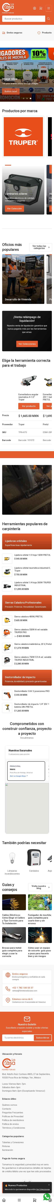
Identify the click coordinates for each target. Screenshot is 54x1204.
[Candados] (34, 857)
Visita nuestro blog (39, 887)
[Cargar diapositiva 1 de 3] (23, 98)
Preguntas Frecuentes (12, 1112)
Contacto (6, 1109)
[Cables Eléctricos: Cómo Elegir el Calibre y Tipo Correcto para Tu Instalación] (14, 902)
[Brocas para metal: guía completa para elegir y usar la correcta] (14, 935)
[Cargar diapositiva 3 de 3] (30, 98)
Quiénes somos (9, 1105)
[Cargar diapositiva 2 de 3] (27, 98)
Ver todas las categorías (39, 247)
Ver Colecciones (27, 344)
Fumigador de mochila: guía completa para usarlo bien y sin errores (40, 919)
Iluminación (7, 1150)
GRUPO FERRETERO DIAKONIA (39, 1192)
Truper (21, 424)
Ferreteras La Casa (17, 1192)
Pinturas (6, 1146)
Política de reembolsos (13, 1120)
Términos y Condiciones (13, 1128)
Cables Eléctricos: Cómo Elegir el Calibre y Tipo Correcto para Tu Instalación (13, 919)
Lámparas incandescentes (12, 872)
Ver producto (29, 406)
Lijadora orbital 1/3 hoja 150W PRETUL (32, 555)
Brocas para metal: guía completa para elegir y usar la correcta (12, 952)
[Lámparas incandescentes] (12, 857)
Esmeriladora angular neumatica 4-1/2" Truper (28, 397)
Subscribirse (42, 1037)
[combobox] (27, 19)
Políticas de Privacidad (12, 1116)
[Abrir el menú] (49, 8)
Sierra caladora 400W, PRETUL (28, 616)
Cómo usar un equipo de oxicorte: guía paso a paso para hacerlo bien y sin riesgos (39, 952)
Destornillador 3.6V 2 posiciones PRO (32, 691)
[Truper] (23, 136)
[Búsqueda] (48, 19)
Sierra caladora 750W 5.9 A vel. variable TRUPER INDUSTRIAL (32, 658)
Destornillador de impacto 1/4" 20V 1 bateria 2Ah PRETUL (31, 705)
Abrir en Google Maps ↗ (19, 776)
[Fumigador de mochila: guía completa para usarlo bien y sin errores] (40, 902)
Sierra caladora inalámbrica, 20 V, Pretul (33, 644)
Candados (34, 871)
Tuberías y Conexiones (13, 1142)
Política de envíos (10, 1124)
